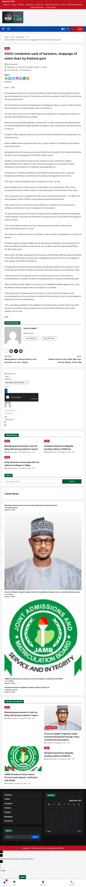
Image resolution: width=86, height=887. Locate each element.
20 (49, 823)
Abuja (14, 4)
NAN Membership (37, 7)
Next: (65, 359)
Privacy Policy (51, 7)
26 (79, 823)
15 (59, 818)
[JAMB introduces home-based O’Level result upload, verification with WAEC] (43, 638)
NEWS (7, 48)
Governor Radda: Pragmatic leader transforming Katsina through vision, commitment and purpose (42, 592)
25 (74, 823)
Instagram (8, 803)
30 (64, 827)
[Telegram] (20, 78)
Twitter (7, 799)
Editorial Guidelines (52, 4)
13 (49, 818)
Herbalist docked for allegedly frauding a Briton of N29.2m (26, 687)
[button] (3, 29)
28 (54, 827)
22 (59, 823)
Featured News (51, 728)
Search (8, 475)
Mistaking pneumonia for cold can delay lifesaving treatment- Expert (30, 505)
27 (49, 827)
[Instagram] (17, 78)
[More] (27, 78)
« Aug (48, 831)
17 (69, 818)
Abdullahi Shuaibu (11, 452)
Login (80, 29)
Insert (22, 877)
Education (10, 768)
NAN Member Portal (74, 4)
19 (79, 818)
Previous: (20, 359)
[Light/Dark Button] (63, 29)
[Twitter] (13, 78)
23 (64, 823)
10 (69, 814)
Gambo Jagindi (12, 64)
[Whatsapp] (6, 78)
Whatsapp (8, 817)
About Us (6, 4)
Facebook (8, 795)
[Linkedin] (24, 78)
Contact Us (39, 4)
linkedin (7, 812)
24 (69, 823)
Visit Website (31, 338)
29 (59, 827)
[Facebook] (9, 78)
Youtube (7, 808)
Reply (3, 870)
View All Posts (49, 338)
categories (30, 4)
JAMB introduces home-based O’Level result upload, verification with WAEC (33, 679)
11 (74, 814)
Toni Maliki (49, 743)
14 (54, 818)
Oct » (80, 831)
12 (79, 814)
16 (64, 818)
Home (63, 4)
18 (74, 818)
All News (21, 4)
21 (54, 823)
